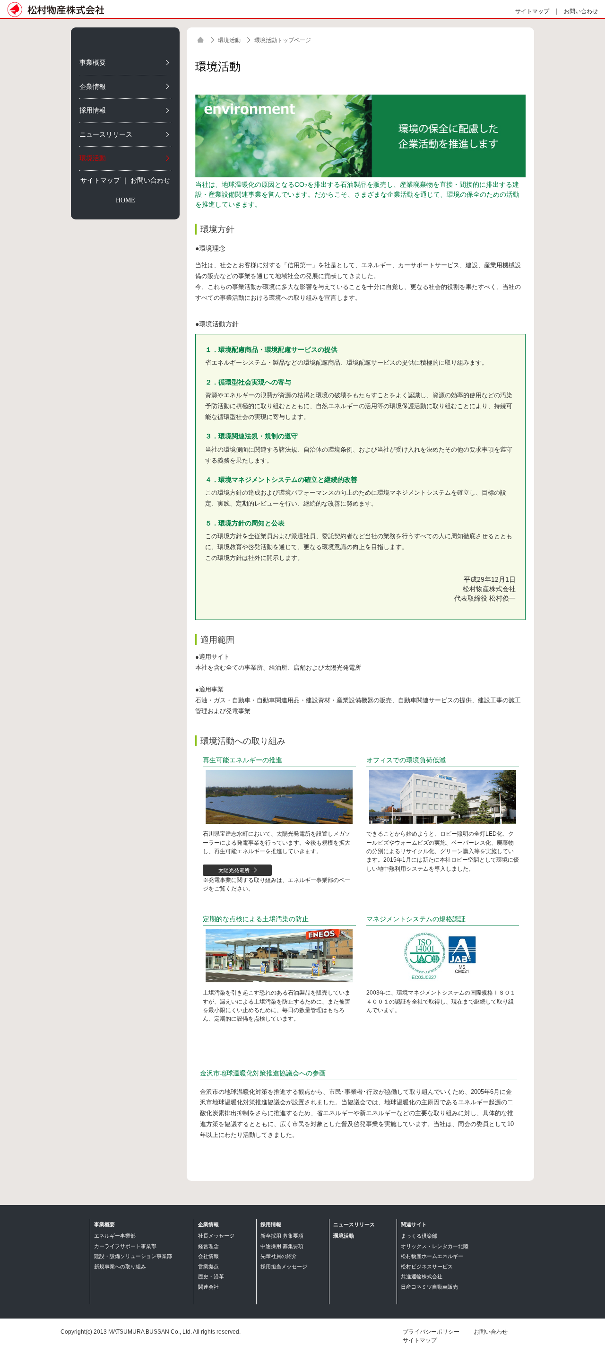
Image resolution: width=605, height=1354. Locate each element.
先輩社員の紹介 (278, 1256)
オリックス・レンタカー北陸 (434, 1246)
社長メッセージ (216, 1236)
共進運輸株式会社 (421, 1276)
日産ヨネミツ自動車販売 (429, 1287)
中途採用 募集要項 (281, 1246)
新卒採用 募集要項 (281, 1236)
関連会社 (208, 1287)
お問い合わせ (581, 11)
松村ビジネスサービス (427, 1266)
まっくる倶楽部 (419, 1236)
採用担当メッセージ (283, 1266)
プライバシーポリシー (431, 1332)
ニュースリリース (105, 134)
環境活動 (92, 158)
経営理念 (208, 1246)
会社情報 (208, 1256)
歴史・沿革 (211, 1276)
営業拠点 (208, 1266)
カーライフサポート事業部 (125, 1246)
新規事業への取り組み (120, 1266)
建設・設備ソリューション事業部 (133, 1256)
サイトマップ (532, 11)
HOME (125, 200)
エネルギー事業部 (115, 1236)
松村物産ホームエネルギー (432, 1256)
